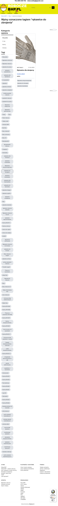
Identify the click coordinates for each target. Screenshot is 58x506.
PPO (22, 494)
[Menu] (55, 490)
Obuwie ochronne (5, 484)
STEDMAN (23, 499)
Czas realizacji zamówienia (27, 468)
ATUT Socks (24, 484)
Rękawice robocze (5, 482)
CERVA (22, 488)
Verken (22, 485)
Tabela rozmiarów (44, 467)
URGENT (23, 496)
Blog (10, 16)
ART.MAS (23, 498)
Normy (4, 44)
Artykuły (4, 47)
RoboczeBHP (4, 16)
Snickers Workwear (25, 487)
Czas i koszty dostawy (26, 467)
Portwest (23, 491)
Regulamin (42, 470)
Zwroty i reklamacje (45, 468)
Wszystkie (5, 37)
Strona (51, 29)
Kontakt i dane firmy (6, 473)
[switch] (53, 500)
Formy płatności (24, 470)
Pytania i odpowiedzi (45, 471)
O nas (3, 41)
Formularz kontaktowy (6, 471)
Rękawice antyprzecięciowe (24, 80)
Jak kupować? (4, 476)
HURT (2, 474)
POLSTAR (23, 482)
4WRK (22, 490)
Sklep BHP (3, 467)
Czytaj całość (21, 74)
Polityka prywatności (45, 473)
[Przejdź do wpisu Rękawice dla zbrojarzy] (26, 50)
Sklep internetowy (27, 504)
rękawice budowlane (22, 86)
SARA (22, 493)
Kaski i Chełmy (4, 485)
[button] (53, 7)
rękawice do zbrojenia (22, 83)
